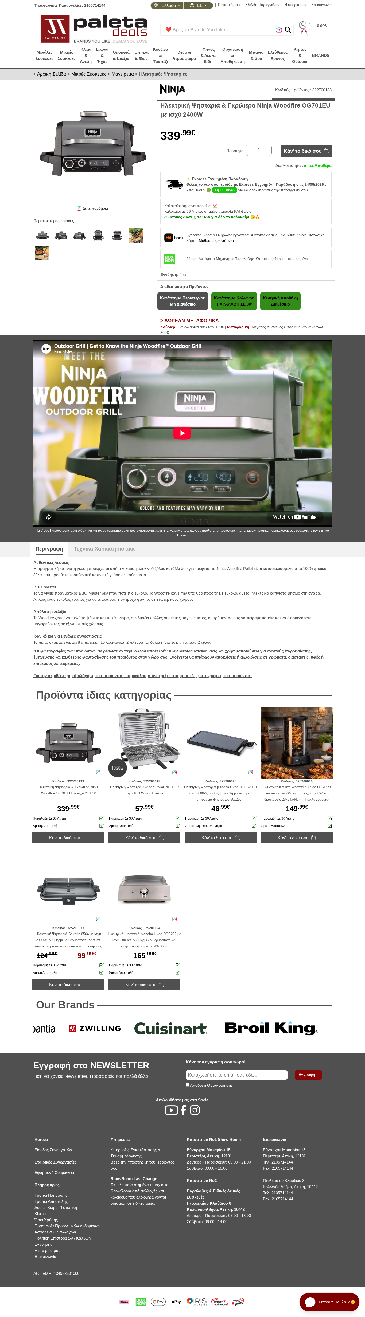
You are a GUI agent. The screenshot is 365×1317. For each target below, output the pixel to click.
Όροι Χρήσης (46, 1219)
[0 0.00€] (313, 32)
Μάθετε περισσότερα (216, 240)
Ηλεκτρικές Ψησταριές (163, 74)
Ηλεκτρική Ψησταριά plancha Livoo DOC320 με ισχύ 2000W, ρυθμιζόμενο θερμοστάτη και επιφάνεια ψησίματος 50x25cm (220, 793)
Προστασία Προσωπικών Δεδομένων (67, 1226)
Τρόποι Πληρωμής (50, 1195)
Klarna (40, 1213)
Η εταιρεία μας (47, 1250)
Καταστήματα (229, 5)
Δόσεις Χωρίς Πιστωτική (55, 1207)
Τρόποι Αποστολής (51, 1201)
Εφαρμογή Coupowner (54, 1172)
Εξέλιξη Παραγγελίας (262, 5)
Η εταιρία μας (295, 5)
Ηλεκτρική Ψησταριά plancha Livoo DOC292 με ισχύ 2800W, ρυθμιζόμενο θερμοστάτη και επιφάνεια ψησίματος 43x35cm (144, 940)
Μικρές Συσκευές (88, 74)
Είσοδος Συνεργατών (53, 1150)
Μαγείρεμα (123, 74)
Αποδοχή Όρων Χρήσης (211, 1085)
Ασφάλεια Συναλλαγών (55, 1232)
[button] (288, 30)
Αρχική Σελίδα (51, 74)
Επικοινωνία (321, 5)
